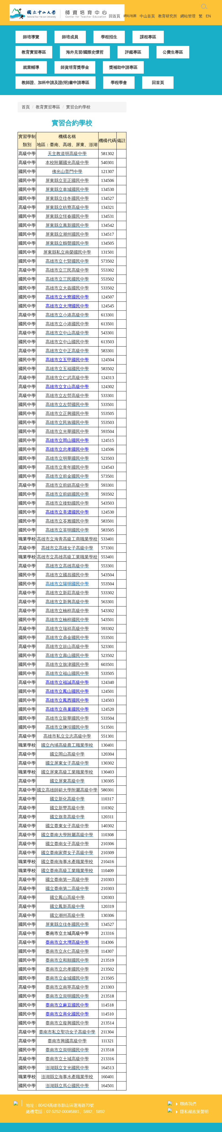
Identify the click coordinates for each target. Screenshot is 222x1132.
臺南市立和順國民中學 (67, 960)
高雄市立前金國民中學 (67, 476)
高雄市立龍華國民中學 (67, 718)
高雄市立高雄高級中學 (67, 566)
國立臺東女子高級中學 (67, 825)
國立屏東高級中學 (67, 781)
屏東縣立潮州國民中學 (67, 234)
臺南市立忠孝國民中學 (67, 969)
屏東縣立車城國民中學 (67, 189)
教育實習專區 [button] (34, 52)
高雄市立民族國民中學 (67, 422)
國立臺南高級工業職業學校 (67, 870)
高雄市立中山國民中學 (67, 341)
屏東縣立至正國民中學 (67, 180)
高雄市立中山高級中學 (67, 333)
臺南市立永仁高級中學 (67, 951)
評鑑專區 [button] (133, 52)
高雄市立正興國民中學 (67, 413)
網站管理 (187, 16)
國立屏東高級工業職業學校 (67, 772)
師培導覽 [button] (31, 36)
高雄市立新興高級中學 (67, 601)
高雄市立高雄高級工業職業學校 (67, 557)
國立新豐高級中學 (67, 808)
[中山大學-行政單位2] (67, 12)
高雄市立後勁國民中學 (67, 503)
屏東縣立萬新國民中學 (67, 225)
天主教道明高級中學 (67, 153)
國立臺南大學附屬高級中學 (67, 834)
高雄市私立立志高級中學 (67, 736)
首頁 (26, 107)
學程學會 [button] (119, 82)
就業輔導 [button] (31, 67)
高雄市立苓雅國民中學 (67, 521)
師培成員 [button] (70, 36)
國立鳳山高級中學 (67, 897)
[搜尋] (204, 6)
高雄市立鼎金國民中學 (67, 637)
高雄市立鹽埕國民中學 (67, 727)
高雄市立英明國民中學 (67, 530)
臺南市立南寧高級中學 (67, 987)
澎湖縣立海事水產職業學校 (67, 1076)
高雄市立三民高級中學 (67, 270)
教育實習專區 (48, 107)
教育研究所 (167, 16)
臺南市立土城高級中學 (67, 1058)
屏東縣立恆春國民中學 (67, 216)
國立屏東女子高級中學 (67, 763)
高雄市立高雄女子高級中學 (67, 548)
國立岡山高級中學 (67, 754)
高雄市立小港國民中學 (67, 324)
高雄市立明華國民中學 (67, 458)
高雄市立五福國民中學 (67, 368)
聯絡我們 (188, 1103)
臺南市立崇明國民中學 (67, 996)
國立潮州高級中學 (67, 915)
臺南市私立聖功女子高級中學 (67, 1032)
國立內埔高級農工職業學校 (67, 745)
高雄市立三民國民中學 (67, 279)
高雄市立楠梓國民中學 (67, 619)
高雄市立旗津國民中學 (67, 664)
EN (208, 16)
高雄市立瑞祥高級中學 (67, 628)
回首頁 (114, 16)
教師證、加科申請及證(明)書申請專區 (55, 82)
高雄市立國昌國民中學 (67, 575)
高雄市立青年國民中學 (67, 467)
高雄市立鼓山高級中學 (67, 646)
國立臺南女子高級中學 (67, 843)
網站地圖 (129, 16)
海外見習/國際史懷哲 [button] (85, 52)
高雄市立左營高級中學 (67, 395)
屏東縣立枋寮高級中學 (67, 207)
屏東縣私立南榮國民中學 (67, 252)
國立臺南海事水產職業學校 (67, 861)
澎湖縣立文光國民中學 (67, 1067)
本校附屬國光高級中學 (67, 162)
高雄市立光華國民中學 (67, 431)
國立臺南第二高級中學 (67, 888)
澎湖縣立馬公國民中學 (67, 1085)
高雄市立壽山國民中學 (67, 655)
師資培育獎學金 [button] (75, 67)
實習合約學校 (78, 107)
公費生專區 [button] (173, 52)
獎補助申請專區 (123, 67)
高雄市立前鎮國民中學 (67, 494)
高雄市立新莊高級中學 (67, 592)
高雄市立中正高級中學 (67, 350)
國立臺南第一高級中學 (67, 879)
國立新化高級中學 (67, 799)
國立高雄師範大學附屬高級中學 (67, 790)
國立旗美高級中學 (67, 817)
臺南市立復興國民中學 (67, 1023)
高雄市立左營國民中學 (67, 404)
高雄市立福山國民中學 (67, 673)
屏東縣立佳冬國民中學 (67, 198)
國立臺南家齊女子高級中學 (67, 852)
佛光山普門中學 (67, 171)
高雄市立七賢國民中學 (67, 261)
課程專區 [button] (148, 36)
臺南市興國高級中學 (67, 1041)
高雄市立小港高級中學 (67, 315)
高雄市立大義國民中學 (67, 288)
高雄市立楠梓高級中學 (67, 610)
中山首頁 (147, 16)
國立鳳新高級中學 (67, 906)
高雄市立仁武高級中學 (67, 377)
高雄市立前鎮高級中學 (67, 485)
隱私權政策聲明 (194, 1111)
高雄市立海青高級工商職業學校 (67, 539)
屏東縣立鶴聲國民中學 (67, 243)
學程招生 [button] (109, 36)
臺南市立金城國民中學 (67, 978)
